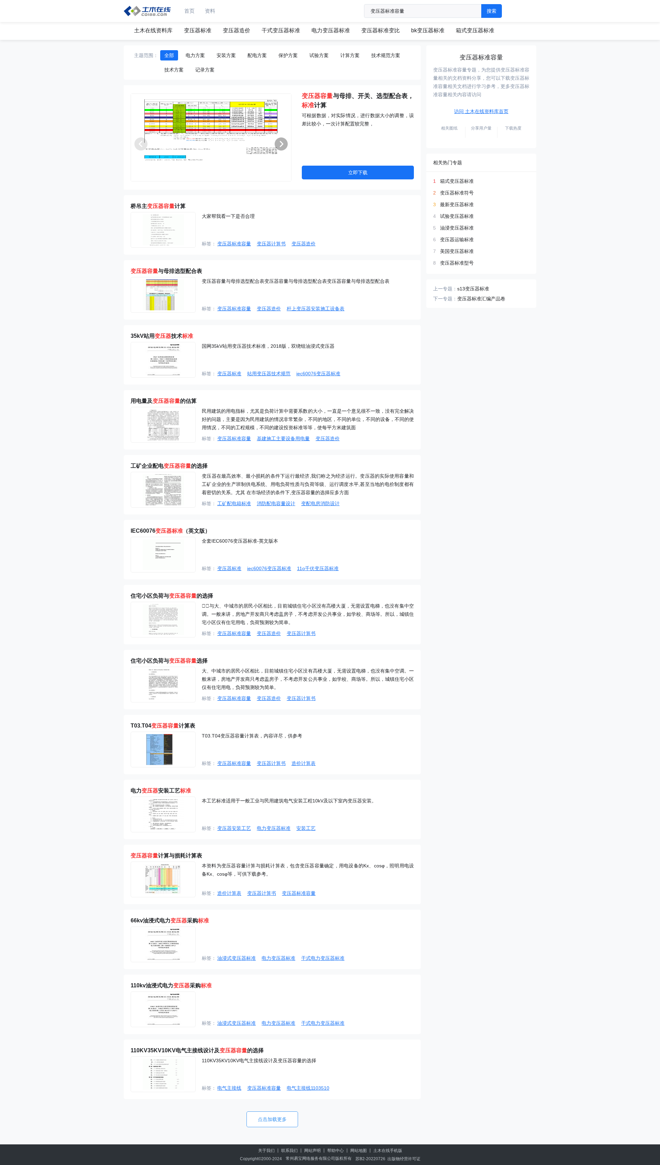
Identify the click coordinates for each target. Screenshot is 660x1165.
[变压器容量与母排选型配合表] (163, 295)
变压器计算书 (271, 243)
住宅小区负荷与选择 (169, 661)
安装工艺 (306, 828)
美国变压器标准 (457, 251)
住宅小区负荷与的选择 (172, 596)
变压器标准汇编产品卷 (481, 298)
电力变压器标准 (330, 30)
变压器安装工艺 (234, 828)
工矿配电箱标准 (234, 503)
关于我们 (266, 1150)
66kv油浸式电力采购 (170, 920)
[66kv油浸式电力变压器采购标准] (163, 944)
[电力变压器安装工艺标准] (163, 814)
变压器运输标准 (457, 239)
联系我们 (289, 1150)
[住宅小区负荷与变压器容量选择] (163, 684)
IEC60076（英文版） (170, 531)
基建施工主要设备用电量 (283, 438)
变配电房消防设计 (320, 503)
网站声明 (312, 1150)
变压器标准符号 (457, 193)
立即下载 (357, 172)
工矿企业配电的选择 (169, 466)
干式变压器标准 (281, 30)
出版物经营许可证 (403, 1158)
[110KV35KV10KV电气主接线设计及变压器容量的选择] (163, 1074)
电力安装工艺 (161, 791)
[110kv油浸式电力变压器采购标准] (163, 1009)
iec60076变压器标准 (318, 373)
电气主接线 (229, 1088)
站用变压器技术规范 (268, 373)
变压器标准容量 (234, 243)
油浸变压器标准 (457, 228)
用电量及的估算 (164, 401)
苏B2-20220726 (370, 1158)
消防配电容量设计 (276, 503)
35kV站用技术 (162, 336)
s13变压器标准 (473, 288)
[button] (281, 144)
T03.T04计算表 (163, 726)
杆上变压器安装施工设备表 (315, 308)
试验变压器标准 (457, 216)
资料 (210, 11)
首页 (189, 11)
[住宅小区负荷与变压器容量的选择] (163, 619)
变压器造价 (236, 30)
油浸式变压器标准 (236, 958)
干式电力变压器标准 (322, 958)
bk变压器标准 (427, 30)
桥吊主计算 (158, 206)
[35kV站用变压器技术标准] (163, 360)
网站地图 (358, 1150)
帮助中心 (335, 1150)
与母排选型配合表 (166, 271)
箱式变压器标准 (475, 30)
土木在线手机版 (387, 1150)
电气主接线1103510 (308, 1088)
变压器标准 (197, 30)
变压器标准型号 (457, 263)
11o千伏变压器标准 (318, 568)
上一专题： (445, 288)
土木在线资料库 (153, 30)
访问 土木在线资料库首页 (481, 111)
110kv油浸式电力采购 (171, 985)
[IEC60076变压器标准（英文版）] (163, 555)
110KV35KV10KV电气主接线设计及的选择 (197, 1050)
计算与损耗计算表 (166, 855)
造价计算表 (304, 763)
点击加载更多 (272, 1119)
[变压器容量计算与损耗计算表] (163, 879)
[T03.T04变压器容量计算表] (163, 749)
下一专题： (445, 298)
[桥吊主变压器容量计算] (163, 230)
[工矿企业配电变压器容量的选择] (163, 490)
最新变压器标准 (457, 204)
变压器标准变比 (380, 30)
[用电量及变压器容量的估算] (163, 425)
